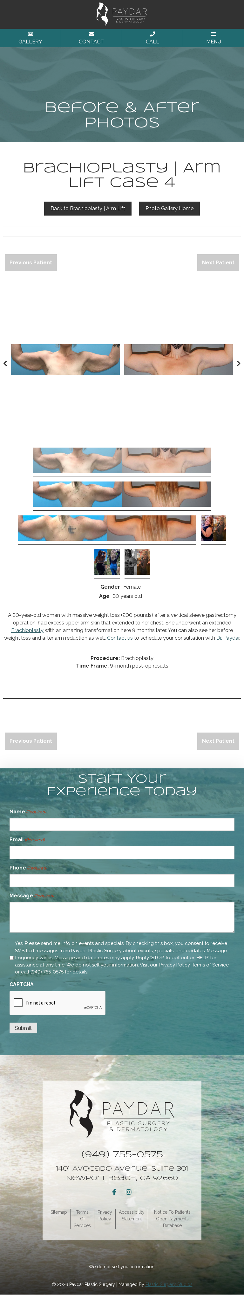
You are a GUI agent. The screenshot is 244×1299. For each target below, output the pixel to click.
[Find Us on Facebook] (114, 1192)
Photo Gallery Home (169, 208)
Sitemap (59, 1212)
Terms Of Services (82, 1219)
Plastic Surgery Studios (169, 1284)
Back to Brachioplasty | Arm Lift (88, 208)
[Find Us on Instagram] (129, 1192)
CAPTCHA (22, 984)
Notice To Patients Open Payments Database (172, 1219)
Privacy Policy (174, 965)
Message (32, 896)
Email (27, 840)
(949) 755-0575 (47, 972)
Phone (28, 868)
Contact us (120, 638)
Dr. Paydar (227, 638)
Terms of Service (210, 965)
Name (28, 812)
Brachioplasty (27, 630)
